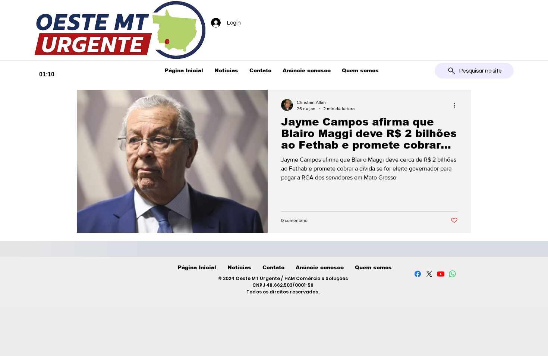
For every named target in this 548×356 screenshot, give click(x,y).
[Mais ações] (456, 105)
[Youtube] (441, 274)
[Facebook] (417, 274)
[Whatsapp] (452, 274)
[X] (429, 274)
